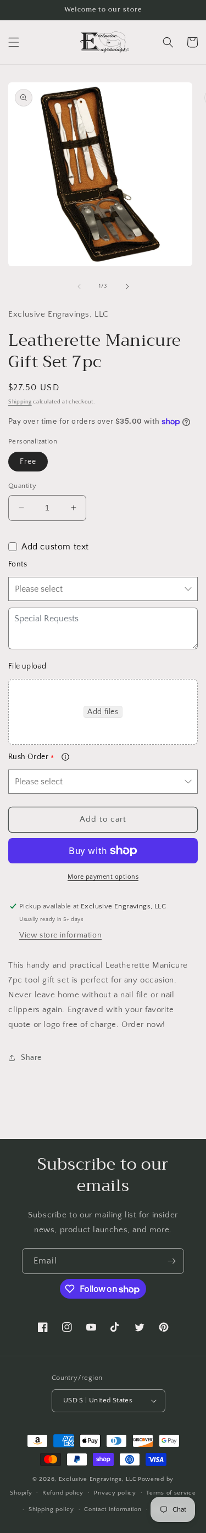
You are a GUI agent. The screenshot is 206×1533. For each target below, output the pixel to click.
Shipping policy (51, 1509)
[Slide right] (127, 286)
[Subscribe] (171, 1261)
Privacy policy (115, 1493)
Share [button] (31, 1057)
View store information (60, 935)
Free (28, 461)
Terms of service (171, 1493)
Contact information (112, 1509)
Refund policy (62, 1493)
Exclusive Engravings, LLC (98, 1479)
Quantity (22, 486)
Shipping (20, 402)
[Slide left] (79, 286)
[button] (14, 42)
